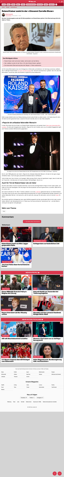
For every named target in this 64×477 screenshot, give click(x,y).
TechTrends (54, 387)
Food (2, 387)
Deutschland (8, 15)
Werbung (9, 401)
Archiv (27, 376)
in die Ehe (37, 191)
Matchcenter (41, 372)
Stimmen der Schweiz (56, 374)
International (14, 7)
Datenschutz (28, 401)
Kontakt (22, 401)
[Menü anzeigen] (62, 1)
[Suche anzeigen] (59, 1)
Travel (27, 387)
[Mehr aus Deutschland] (32, 319)
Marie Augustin (9, 14)
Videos (15, 374)
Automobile (41, 387)
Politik (15, 372)
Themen (15, 376)
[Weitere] (56, 4)
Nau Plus (28, 374)
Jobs (18, 401)
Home (3, 7)
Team (14, 401)
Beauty (2, 389)
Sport (27, 372)
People (7, 7)
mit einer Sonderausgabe (24, 70)
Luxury (40, 384)
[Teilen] (55, 474)
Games (40, 374)
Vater (47, 125)
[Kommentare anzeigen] (60, 474)
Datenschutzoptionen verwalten (50, 401)
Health (2, 384)
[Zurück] (1, 1)
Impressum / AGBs (37, 401)
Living (15, 384)
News (2, 372)
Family (53, 384)
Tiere (15, 387)
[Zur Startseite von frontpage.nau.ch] (32, 1)
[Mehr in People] (32, 272)
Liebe (27, 384)
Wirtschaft (3, 374)
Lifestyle (3, 376)
